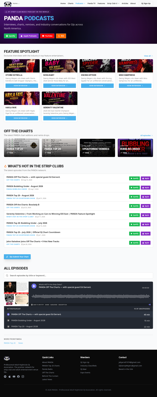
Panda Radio (47, 369)
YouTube (48, 36)
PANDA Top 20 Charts (51, 366)
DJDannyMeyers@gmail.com (130, 366)
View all (147, 56)
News (20, 343)
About (133, 3)
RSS (62, 36)
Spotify (12, 36)
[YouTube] (14, 376)
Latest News (47, 379)
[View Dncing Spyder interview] (97, 66)
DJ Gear (83, 369)
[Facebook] (18, 376)
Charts (70, 3)
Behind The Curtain (50, 376)
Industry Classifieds (88, 366)
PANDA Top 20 (9, 343)
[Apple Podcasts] (9, 376)
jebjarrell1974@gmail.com (129, 362)
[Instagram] (23, 376)
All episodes (145, 135)
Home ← (16, 3)
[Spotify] (5, 376)
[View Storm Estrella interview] (22, 66)
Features (101, 3)
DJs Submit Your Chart (19, 257)
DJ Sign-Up (145, 3)
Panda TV (91, 3)
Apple (147, 178)
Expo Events (85, 372)
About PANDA (47, 362)
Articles (125, 3)
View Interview (20, 86)
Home (63, 3)
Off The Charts (48, 372)
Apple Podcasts (30, 36)
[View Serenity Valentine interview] (59, 98)
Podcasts (79, 3)
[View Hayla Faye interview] (22, 98)
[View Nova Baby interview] (59, 66)
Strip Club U (112, 3)
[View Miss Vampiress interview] (135, 66)
